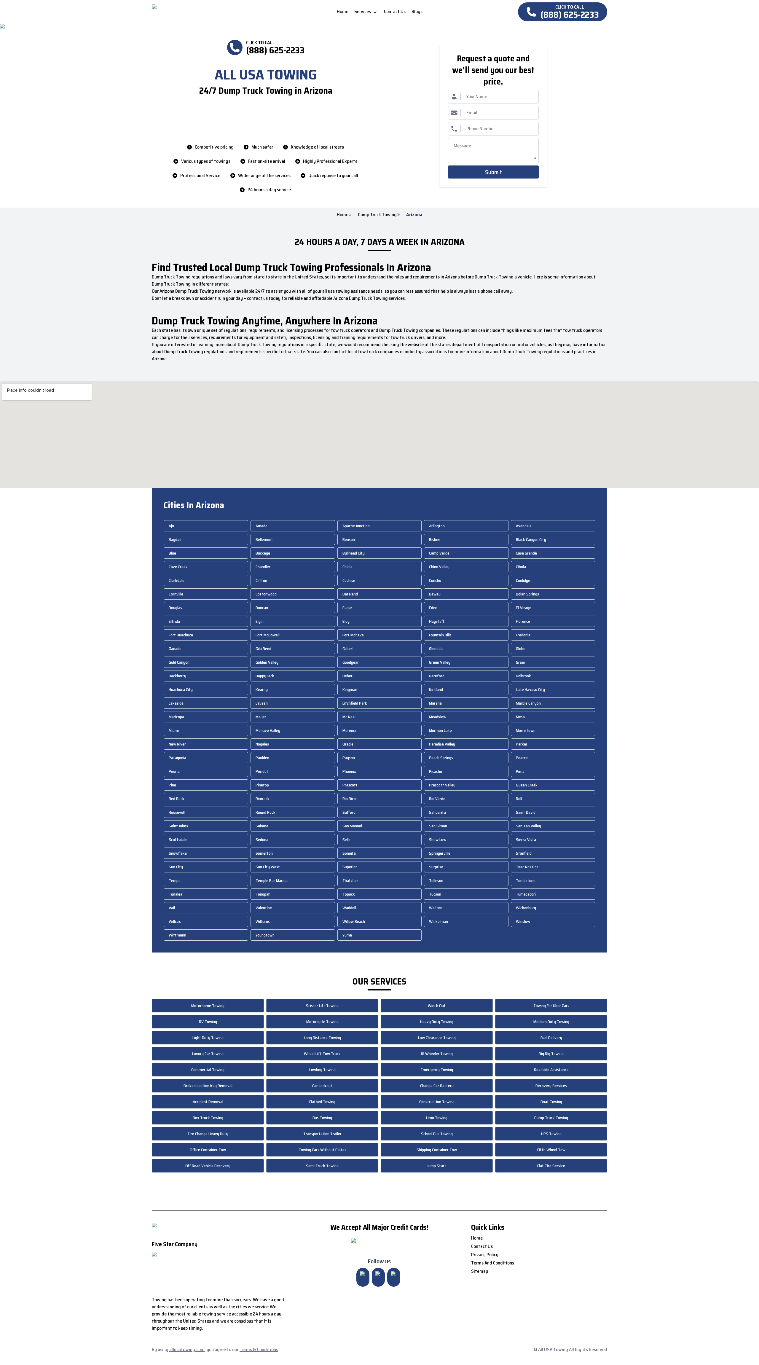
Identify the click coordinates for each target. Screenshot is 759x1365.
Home (342, 214)
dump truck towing (377, 214)
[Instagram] (362, 1277)
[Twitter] (378, 1277)
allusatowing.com (187, 1349)
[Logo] (201, 11)
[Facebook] (393, 1277)
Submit (493, 172)
